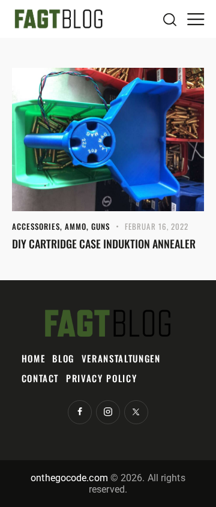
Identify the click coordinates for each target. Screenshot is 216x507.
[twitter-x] (136, 412)
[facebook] (80, 412)
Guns (100, 226)
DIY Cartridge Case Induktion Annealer (104, 243)
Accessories (36, 226)
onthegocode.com (69, 478)
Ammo (75, 226)
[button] (195, 18)
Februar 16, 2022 (157, 226)
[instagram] (108, 412)
